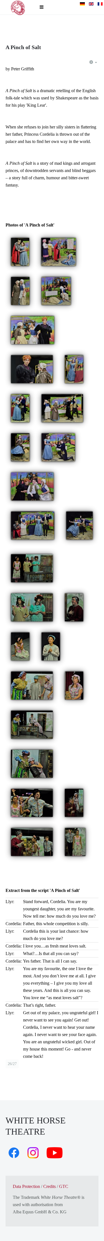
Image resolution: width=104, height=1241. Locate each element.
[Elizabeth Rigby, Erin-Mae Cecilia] (20, 290)
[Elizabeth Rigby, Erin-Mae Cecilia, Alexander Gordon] (56, 290)
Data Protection (26, 1186)
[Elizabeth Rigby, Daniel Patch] (20, 407)
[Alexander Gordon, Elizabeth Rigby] (20, 251)
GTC (63, 1186)
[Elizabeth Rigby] (74, 368)
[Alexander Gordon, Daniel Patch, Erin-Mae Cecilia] (32, 486)
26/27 (12, 1064)
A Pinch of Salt (23, 47)
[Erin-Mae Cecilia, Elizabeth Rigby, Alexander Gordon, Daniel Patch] (62, 407)
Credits (49, 1186)
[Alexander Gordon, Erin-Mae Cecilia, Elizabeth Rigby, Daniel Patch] (33, 525)
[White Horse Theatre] (18, 7)
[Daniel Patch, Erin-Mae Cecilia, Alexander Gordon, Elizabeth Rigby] (58, 251)
